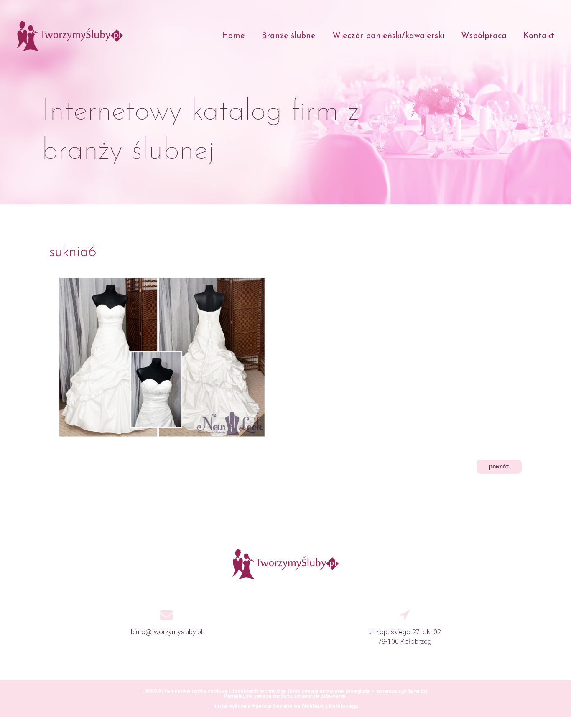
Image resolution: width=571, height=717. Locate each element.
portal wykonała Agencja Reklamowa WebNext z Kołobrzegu (285, 706)
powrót (499, 466)
